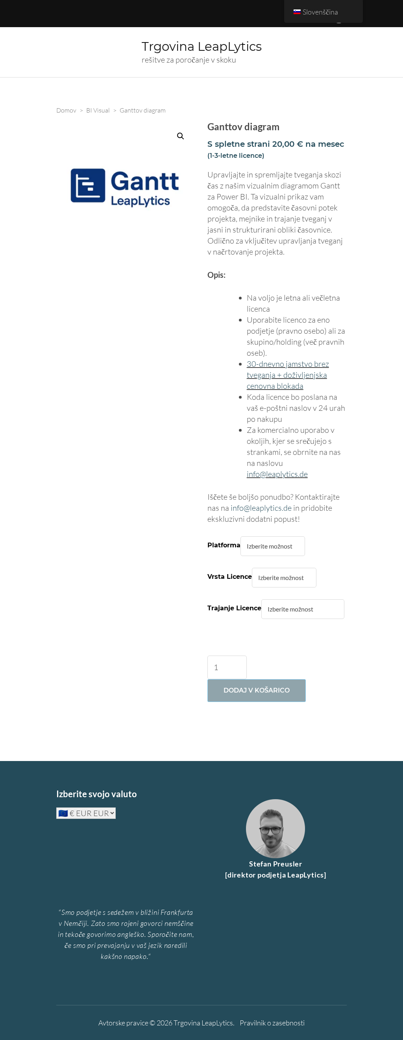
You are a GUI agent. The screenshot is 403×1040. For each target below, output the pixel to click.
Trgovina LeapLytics (202, 46)
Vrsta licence (229, 576)
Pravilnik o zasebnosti (272, 1022)
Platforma (223, 545)
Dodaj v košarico (257, 690)
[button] (181, 136)
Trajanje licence (234, 608)
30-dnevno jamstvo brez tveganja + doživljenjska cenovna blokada (288, 375)
